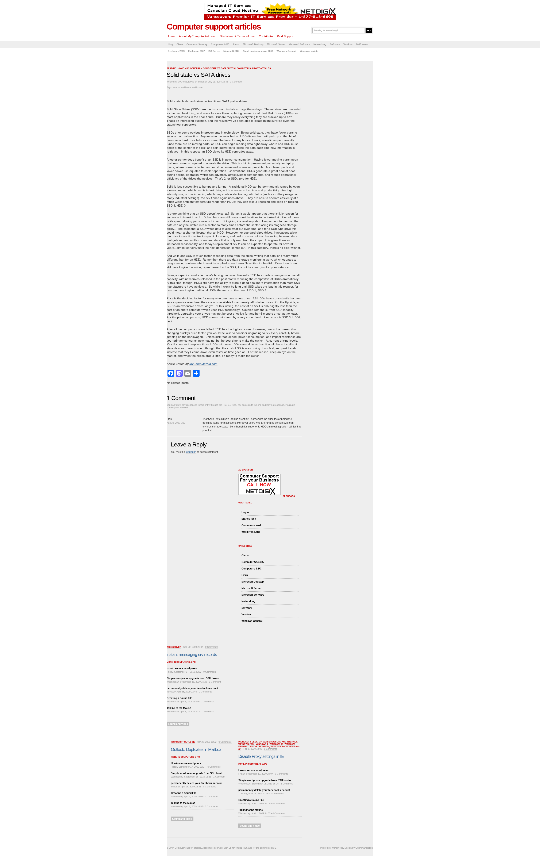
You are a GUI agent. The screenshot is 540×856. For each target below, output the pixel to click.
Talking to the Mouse (179, 708)
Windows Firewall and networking (266, 745)
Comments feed (251, 525)
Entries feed (249, 518)
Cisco (180, 44)
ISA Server (214, 51)
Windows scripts (309, 51)
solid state (197, 87)
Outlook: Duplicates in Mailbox (196, 749)
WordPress (337, 848)
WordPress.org (251, 531)
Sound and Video (178, 723)
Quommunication (364, 848)
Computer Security (196, 44)
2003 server (362, 44)
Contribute (266, 36)
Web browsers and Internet (280, 742)
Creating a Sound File (179, 698)
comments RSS (268, 848)
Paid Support (285, 36)
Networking (319, 44)
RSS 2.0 (227, 405)
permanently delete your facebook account (192, 688)
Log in (245, 512)
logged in (191, 451)
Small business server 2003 (258, 51)
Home (171, 36)
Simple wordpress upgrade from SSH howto (193, 678)
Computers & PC (220, 44)
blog (170, 44)
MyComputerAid (186, 81)
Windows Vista (279, 746)
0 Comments (211, 647)
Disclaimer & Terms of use (237, 36)
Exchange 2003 (176, 51)
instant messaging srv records (192, 654)
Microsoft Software (299, 44)
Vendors (347, 44)
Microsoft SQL (231, 51)
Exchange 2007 (196, 51)
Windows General (286, 51)
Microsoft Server (276, 44)
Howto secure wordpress (182, 668)
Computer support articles (214, 26)
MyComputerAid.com (203, 363)
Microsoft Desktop (253, 44)
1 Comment (236, 81)
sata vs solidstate (182, 87)
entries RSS (241, 848)
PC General (193, 68)
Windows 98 (276, 744)
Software (335, 44)
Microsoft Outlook (183, 742)
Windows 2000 (246, 744)
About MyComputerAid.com (197, 36)
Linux (236, 44)
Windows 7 (262, 744)
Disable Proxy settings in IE (261, 756)
